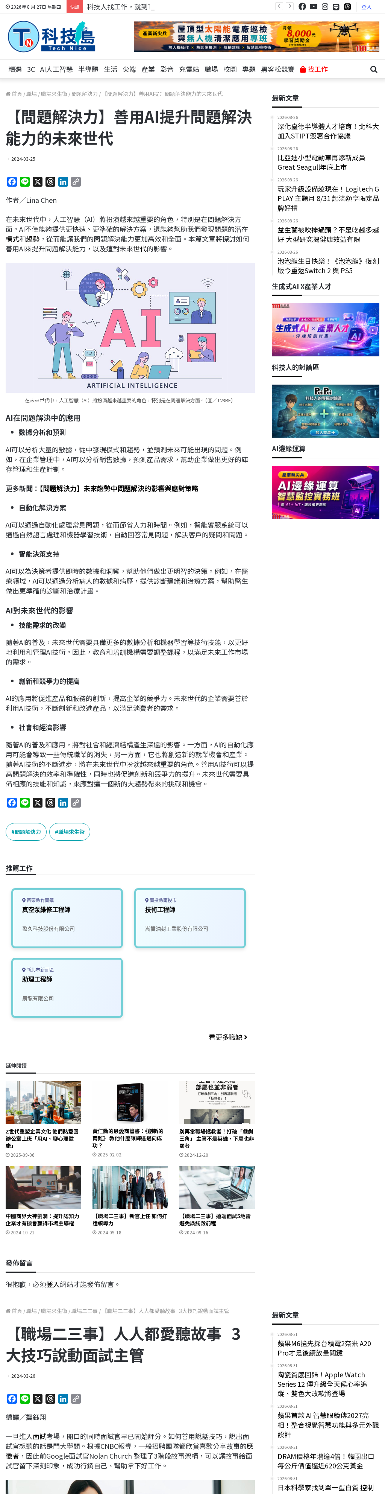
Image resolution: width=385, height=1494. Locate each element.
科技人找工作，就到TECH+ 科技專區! (143, 6)
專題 (249, 69)
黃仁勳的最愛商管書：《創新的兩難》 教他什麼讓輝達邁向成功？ (128, 1138)
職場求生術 (54, 93)
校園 (230, 69)
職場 (211, 69)
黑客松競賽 (278, 69)
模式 (12, 238)
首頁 (16, 93)
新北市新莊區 (40, 970)
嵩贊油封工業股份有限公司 (176, 928)
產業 (148, 69)
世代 (140, 248)
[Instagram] (324, 6)
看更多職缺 (226, 1037)
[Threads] (347, 6)
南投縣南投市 (163, 900)
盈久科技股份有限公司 (48, 928)
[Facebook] (302, 6)
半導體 (88, 69)
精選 (15, 69)
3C (31, 69)
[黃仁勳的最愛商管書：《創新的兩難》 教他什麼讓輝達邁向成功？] (130, 1102)
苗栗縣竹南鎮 (40, 900)
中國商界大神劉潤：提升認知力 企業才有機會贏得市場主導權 (42, 1219)
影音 (167, 69)
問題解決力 (84, 93)
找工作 (317, 69)
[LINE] (336, 7)
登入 (366, 7)
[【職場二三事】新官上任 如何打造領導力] (130, 1187)
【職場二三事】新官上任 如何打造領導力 (129, 1219)
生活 (110, 69)
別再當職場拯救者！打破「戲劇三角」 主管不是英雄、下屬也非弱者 (216, 1138)
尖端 (129, 69)
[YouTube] (313, 6)
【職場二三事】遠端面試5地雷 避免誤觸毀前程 (215, 1219)
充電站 (189, 69)
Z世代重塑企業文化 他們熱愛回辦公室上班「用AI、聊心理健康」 (42, 1138)
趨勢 (32, 238)
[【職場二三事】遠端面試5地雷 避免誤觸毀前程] (217, 1187)
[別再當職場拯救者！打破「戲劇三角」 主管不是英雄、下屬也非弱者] (217, 1102)
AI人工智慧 (56, 69)
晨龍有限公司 (38, 998)
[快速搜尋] (373, 69)
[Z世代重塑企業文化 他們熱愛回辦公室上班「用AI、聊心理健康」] (43, 1102)
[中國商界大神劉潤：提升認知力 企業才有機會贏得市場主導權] (43, 1187)
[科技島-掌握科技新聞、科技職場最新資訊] (51, 36)
